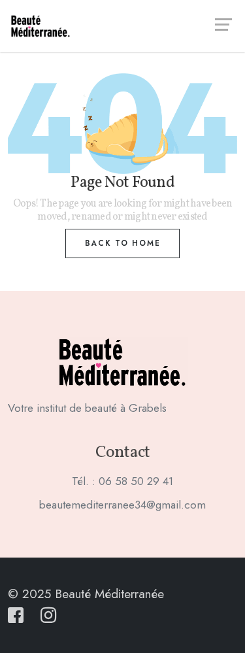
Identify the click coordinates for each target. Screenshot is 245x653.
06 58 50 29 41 (136, 481)
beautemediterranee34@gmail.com (122, 504)
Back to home (123, 243)
